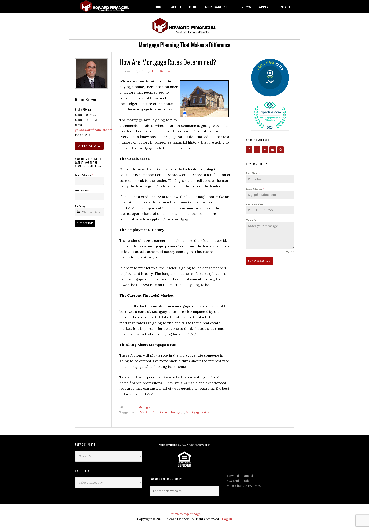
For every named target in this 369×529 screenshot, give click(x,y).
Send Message (259, 260)
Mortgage (145, 407)
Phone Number (254, 204)
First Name (253, 173)
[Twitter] (265, 149)
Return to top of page (185, 514)
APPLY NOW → (89, 146)
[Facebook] (249, 149)
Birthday (80, 206)
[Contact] (272, 149)
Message (251, 219)
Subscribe (85, 223)
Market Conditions (154, 412)
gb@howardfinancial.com (93, 130)
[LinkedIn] (257, 149)
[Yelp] (280, 149)
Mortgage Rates (198, 412)
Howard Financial (105, 6)
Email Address (255, 188)
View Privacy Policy (199, 444)
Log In (227, 519)
